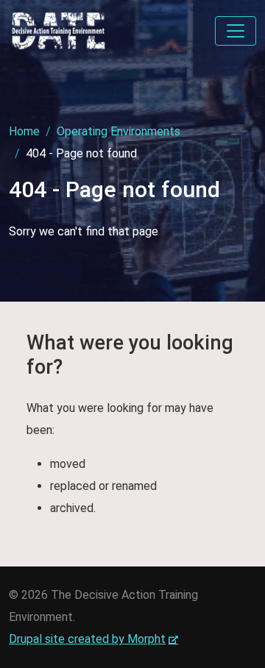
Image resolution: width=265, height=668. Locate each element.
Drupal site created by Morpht (93, 639)
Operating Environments (118, 131)
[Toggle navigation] (235, 31)
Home (24, 131)
